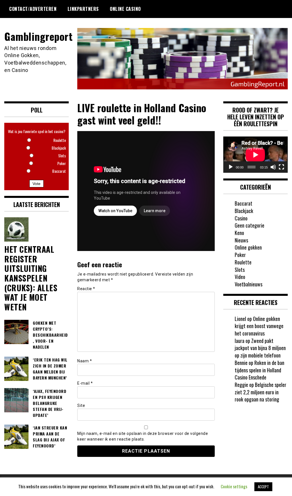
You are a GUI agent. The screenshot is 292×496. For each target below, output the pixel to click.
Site (81, 405)
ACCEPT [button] (263, 486)
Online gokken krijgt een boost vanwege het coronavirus (259, 326)
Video (240, 276)
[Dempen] (273, 167)
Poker (240, 254)
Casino (241, 218)
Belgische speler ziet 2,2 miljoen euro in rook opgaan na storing (260, 392)
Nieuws (241, 240)
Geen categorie (249, 225)
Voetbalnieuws (248, 284)
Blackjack (244, 210)
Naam (84, 361)
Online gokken (248, 247)
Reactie (86, 288)
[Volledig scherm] (281, 167)
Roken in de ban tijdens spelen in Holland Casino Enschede (259, 370)
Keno (239, 232)
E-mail (85, 383)
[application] (255, 154)
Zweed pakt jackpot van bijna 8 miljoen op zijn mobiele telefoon (260, 348)
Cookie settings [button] (234, 486)
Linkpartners (83, 8)
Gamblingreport (38, 36)
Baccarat (243, 203)
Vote (36, 183)
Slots (240, 269)
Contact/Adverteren (32, 8)
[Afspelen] (231, 167)
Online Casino (125, 8)
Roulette (243, 262)
